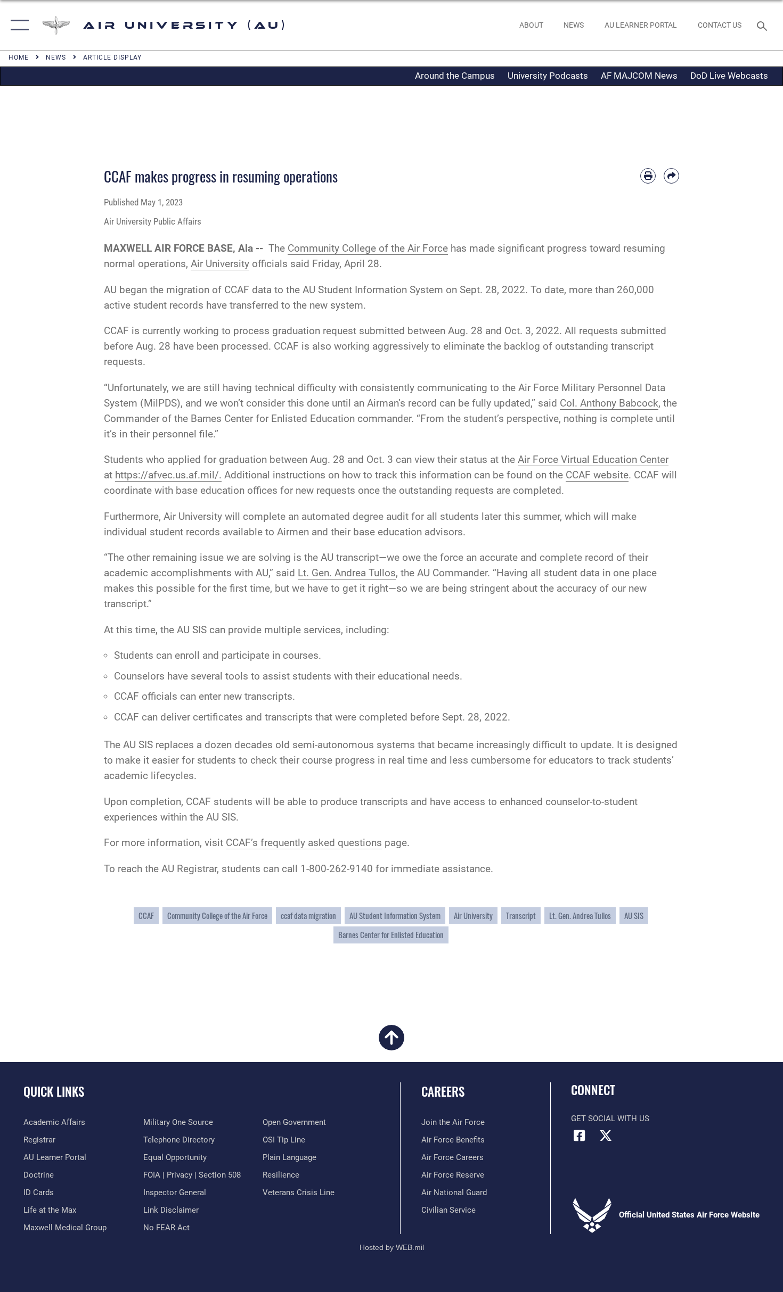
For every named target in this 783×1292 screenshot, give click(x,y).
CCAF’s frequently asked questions (304, 843)
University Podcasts (548, 75)
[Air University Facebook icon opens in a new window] (579, 1136)
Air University (220, 264)
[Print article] (648, 176)
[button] (17, 25)
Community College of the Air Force (368, 248)
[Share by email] (671, 176)
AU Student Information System (395, 915)
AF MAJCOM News (639, 75)
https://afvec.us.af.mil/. (168, 475)
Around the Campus (455, 75)
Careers (442, 1091)
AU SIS (633, 915)
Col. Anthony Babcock (609, 403)
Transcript (521, 915)
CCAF (146, 915)
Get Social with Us (610, 1118)
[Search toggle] (763, 25)
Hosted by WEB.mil (392, 1247)
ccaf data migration (308, 915)
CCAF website (597, 475)
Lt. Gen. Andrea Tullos (347, 573)
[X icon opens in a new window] (606, 1136)
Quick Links (53, 1091)
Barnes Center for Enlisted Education (391, 934)
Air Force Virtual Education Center (593, 459)
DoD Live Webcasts (729, 75)
